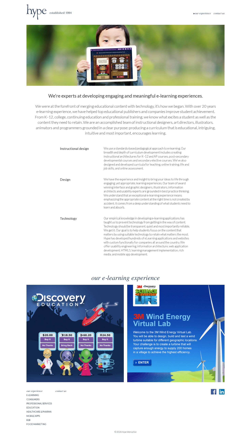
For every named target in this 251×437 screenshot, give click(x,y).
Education (32, 407)
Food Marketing (36, 424)
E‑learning (32, 395)
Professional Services (39, 403)
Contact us (219, 13)
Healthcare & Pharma (39, 411)
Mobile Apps (33, 416)
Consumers (32, 399)
